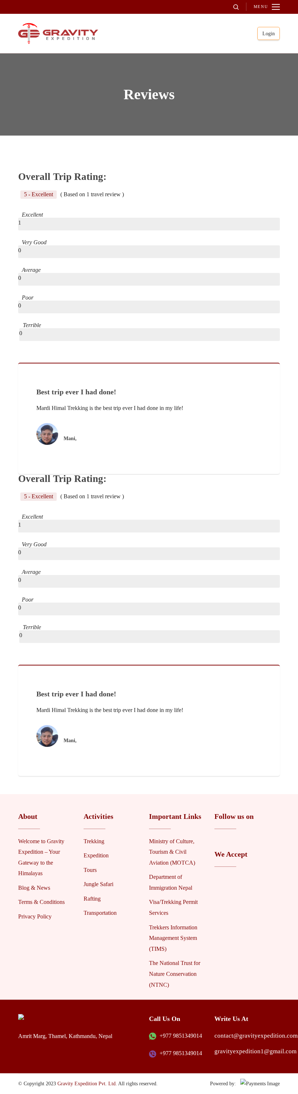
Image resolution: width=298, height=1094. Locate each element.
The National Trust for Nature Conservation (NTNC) (174, 974)
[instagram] (251, 841)
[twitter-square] (229, 841)
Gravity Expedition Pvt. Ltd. (87, 1083)
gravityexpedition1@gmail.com (255, 1051)
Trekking (94, 841)
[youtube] (240, 841)
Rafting (92, 899)
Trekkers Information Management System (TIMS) (173, 938)
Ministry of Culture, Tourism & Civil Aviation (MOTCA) (172, 852)
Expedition (96, 855)
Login (268, 33)
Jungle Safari (98, 884)
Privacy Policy (35, 916)
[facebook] (218, 841)
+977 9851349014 (181, 1036)
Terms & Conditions (41, 902)
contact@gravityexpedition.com (256, 1035)
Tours (90, 870)
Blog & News (34, 888)
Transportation (100, 913)
